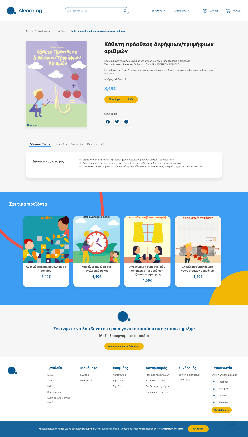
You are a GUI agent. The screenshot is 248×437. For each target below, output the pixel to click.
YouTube (222, 395)
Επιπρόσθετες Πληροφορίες (69, 144)
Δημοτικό (118, 380)
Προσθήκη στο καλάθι (121, 99)
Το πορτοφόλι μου (155, 380)
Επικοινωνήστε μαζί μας (224, 375)
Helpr (50, 386)
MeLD (50, 375)
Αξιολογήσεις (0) (95, 144)
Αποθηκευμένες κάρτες (158, 386)
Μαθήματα (180, 10)
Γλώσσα (84, 375)
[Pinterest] (126, 121)
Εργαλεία (157, 10)
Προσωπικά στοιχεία (157, 392)
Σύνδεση (214, 10)
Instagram (223, 388)
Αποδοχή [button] (198, 428)
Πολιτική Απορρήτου (174, 429)
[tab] (40, 144)
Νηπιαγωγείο (119, 375)
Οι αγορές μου (54, 392)
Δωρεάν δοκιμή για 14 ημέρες (124, 346)
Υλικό (50, 380)
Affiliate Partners (221, 410)
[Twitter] (117, 121)
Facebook (223, 381)
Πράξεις (61, 31)
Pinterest (223, 402)
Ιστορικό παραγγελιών (157, 375)
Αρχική (29, 31)
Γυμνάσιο (117, 386)
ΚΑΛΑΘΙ (237, 10)
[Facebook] (107, 121)
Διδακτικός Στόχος (40, 144)
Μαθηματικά (44, 31)
